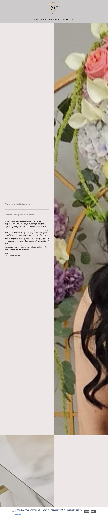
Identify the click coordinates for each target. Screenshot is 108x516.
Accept (87, 511)
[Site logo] (54, 8)
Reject (93, 511)
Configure (18, 514)
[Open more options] (72, 19)
